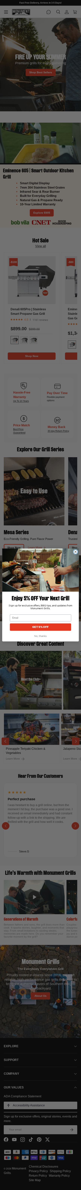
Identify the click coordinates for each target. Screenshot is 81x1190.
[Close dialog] (75, 552)
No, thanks (40, 636)
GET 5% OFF (40, 627)
